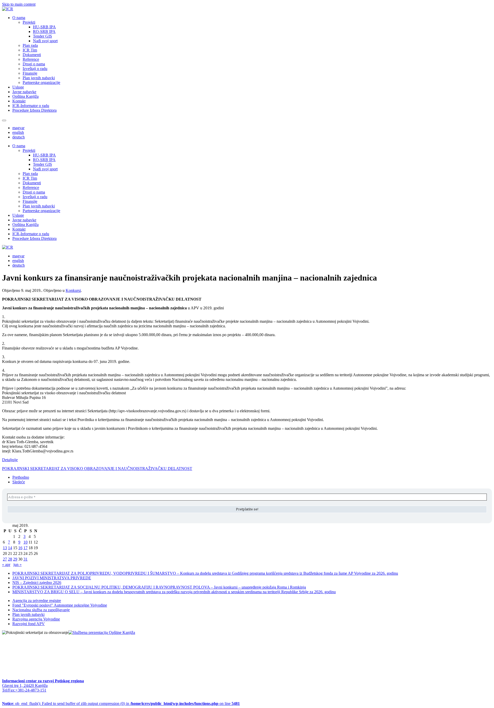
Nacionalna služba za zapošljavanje (41, 610)
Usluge (18, 87)
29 (15, 559)
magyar (18, 128)
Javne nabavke (24, 92)
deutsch (18, 137)
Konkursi (73, 290)
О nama (18, 17)
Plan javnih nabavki (39, 78)
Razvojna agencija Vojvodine (36, 619)
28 (10, 559)
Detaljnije (10, 460)
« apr (6, 564)
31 (25, 559)
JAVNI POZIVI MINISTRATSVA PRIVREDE (51, 578)
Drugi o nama (34, 64)
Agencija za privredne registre (36, 600)
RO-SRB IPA (44, 31)
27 (5, 559)
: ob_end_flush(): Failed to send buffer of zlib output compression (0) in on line (121, 703)
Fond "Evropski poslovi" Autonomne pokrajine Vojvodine (59, 605)
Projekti (29, 22)
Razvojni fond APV (28, 624)
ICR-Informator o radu (30, 105)
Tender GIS (42, 36)
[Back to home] (7, 9)
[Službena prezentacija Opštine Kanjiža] (101, 632)
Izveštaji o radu (35, 68)
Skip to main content (19, 4)
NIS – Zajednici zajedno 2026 (36, 582)
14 (10, 548)
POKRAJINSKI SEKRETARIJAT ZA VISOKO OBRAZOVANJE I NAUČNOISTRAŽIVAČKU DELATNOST (97, 468)
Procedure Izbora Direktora (34, 110)
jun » (17, 564)
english (18, 132)
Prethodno (20, 477)
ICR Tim (30, 50)
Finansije (30, 73)
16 (20, 548)
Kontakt (18, 101)
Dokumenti (32, 55)
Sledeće (18, 482)
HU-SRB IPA (44, 27)
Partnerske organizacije (41, 82)
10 (25, 542)
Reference (31, 59)
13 (5, 548)
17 (25, 548)
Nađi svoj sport (45, 41)
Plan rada (30, 45)
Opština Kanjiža (25, 96)
